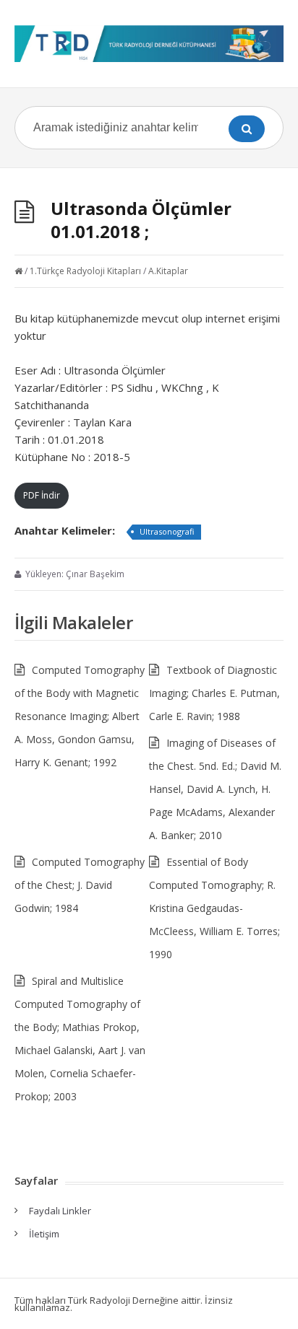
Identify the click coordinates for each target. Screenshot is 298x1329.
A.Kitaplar (168, 271)
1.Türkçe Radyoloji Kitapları (85, 271)
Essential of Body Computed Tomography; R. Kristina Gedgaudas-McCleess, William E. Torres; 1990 (214, 908)
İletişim (44, 1233)
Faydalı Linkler (60, 1210)
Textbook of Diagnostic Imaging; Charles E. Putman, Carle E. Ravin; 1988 (214, 693)
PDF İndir (41, 495)
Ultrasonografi (167, 531)
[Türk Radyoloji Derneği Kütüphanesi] (149, 43)
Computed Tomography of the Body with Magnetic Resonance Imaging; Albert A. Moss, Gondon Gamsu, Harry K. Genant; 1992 (79, 716)
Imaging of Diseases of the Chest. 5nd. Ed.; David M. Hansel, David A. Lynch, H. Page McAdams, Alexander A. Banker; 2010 (215, 789)
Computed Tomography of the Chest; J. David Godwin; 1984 (79, 885)
